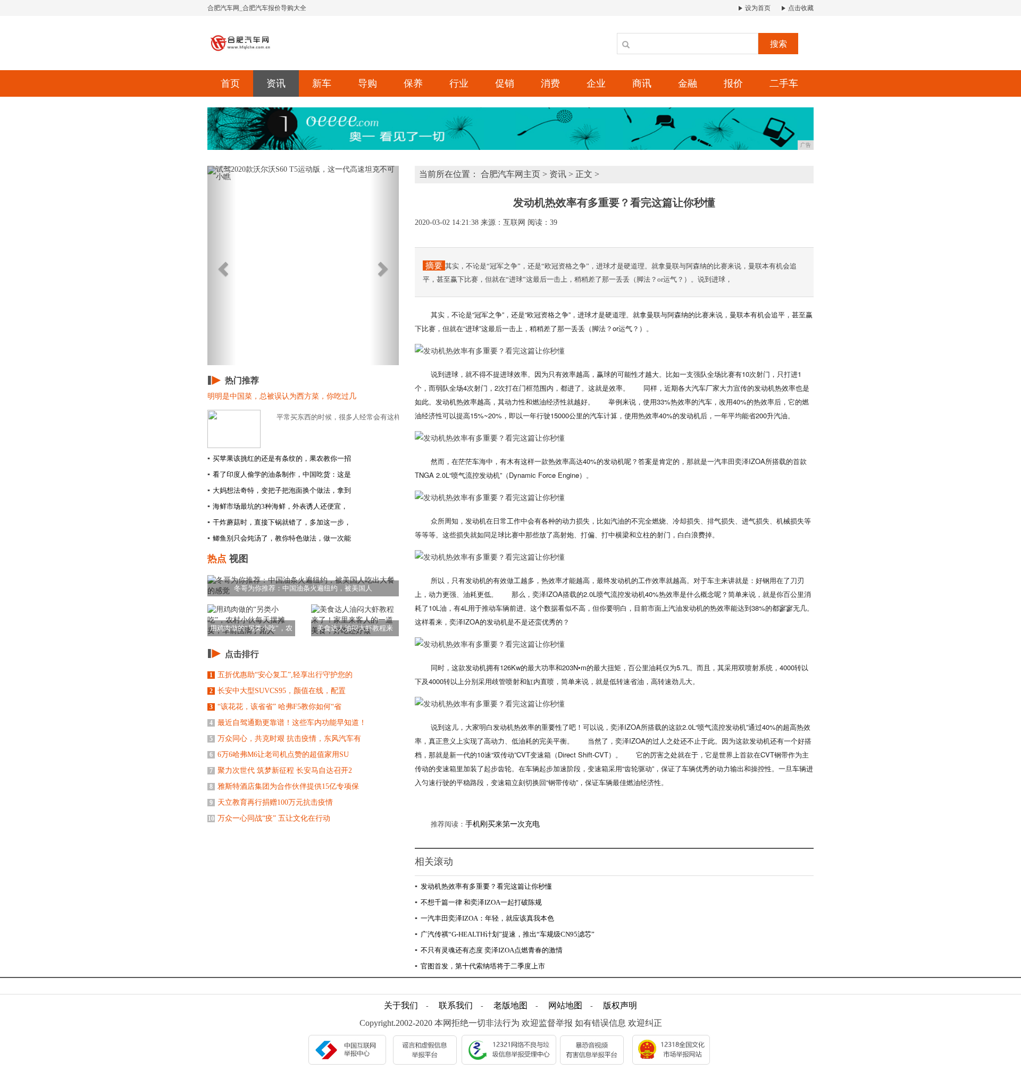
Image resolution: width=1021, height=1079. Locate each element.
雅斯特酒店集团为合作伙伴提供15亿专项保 (284, 786)
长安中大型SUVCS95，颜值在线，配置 (278, 691)
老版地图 (510, 1005)
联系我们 (456, 1005)
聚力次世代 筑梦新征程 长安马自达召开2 (281, 770)
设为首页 (757, 8)
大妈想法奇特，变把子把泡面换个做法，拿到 (279, 490)
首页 (230, 83)
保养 (413, 83)
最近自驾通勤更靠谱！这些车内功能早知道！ (288, 723)
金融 (687, 83)
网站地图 (565, 1005)
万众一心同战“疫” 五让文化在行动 (269, 818)
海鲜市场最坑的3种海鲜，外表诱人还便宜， (277, 506)
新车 (321, 83)
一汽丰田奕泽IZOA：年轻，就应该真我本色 (484, 918)
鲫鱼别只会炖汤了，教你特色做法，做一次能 (279, 538)
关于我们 (401, 1005)
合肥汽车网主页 (510, 174)
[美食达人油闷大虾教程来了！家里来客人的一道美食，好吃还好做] (355, 619)
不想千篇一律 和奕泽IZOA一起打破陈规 (478, 902)
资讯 (276, 83)
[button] (221, 265)
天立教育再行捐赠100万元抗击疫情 (271, 802)
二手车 (783, 83)
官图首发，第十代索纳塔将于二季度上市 (480, 966)
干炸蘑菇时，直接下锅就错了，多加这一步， (279, 522)
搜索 (778, 43)
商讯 (641, 83)
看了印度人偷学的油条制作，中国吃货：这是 (279, 474)
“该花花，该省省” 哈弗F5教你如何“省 (275, 707)
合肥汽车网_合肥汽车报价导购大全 (256, 8)
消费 (550, 83)
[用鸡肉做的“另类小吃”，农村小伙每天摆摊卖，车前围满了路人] (251, 619)
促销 (504, 83)
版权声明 (620, 1005)
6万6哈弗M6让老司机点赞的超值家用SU (279, 754)
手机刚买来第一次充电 (502, 824)
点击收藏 (800, 8)
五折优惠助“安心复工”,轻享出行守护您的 (281, 675)
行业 (458, 83)
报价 (733, 83)
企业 (596, 83)
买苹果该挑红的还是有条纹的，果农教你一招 (279, 458)
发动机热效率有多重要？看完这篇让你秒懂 (483, 886)
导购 (367, 83)
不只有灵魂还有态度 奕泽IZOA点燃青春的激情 (489, 950)
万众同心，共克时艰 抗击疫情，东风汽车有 (285, 739)
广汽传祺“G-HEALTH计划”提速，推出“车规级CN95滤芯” (505, 934)
